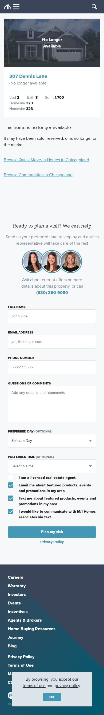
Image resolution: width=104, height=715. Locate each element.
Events (14, 603)
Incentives (18, 611)
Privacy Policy (21, 657)
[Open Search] (94, 6)
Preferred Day (30, 431)
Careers (15, 577)
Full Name (17, 307)
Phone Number (21, 357)
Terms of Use (21, 665)
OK (52, 697)
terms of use (34, 686)
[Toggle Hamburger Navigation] (11, 6)
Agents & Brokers (25, 620)
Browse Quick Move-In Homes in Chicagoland (46, 160)
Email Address (20, 332)
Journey (15, 637)
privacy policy (67, 686)
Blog (12, 646)
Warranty (17, 586)
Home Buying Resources (31, 629)
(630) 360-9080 (52, 292)
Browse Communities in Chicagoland (38, 175)
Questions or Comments (29, 383)
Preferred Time (31, 456)
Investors (17, 594)
